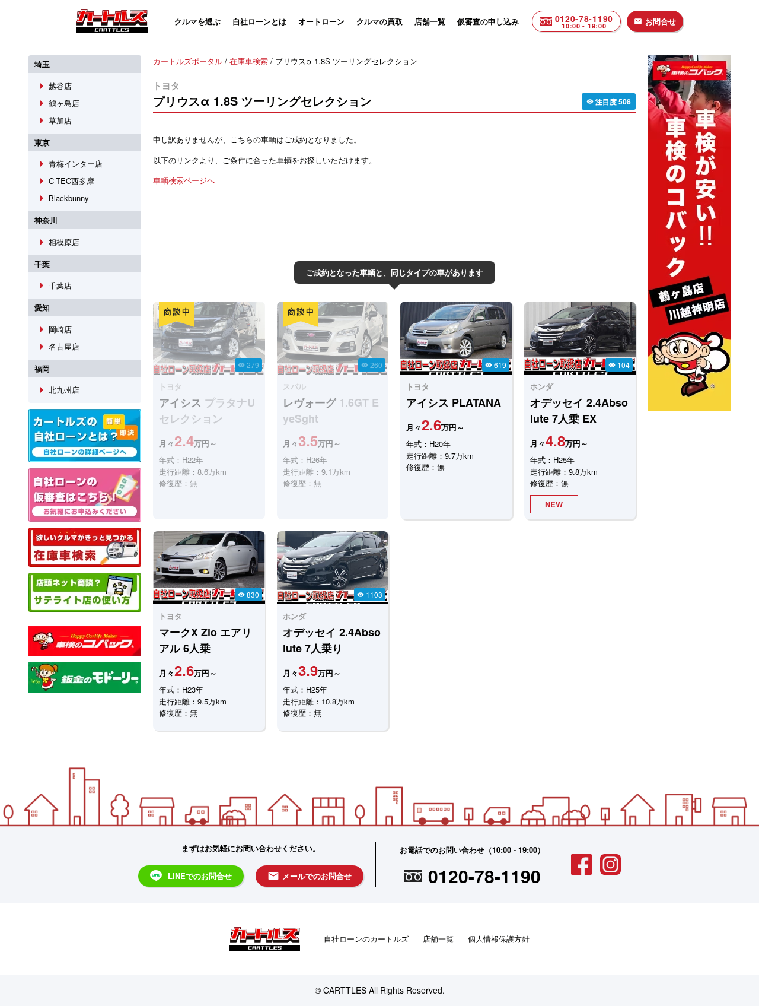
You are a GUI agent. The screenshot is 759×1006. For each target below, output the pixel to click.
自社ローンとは (259, 21)
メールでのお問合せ (309, 876)
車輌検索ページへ (184, 180)
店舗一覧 (429, 21)
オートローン (321, 21)
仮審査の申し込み (488, 21)
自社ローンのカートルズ (366, 938)
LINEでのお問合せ (200, 875)
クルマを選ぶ (197, 21)
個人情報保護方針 (499, 938)
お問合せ (655, 21)
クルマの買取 (379, 21)
